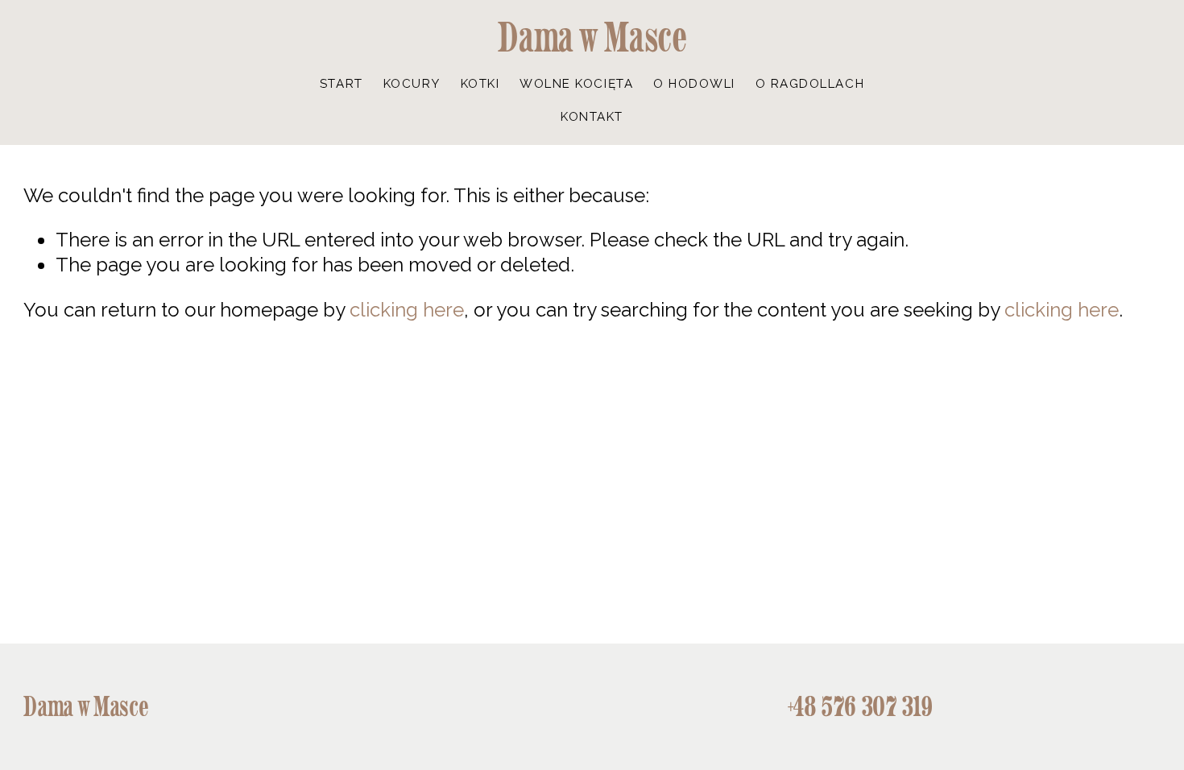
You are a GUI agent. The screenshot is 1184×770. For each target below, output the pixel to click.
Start (341, 84)
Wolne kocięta (576, 84)
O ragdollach (810, 84)
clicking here (407, 309)
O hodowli (694, 84)
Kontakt (592, 117)
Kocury (412, 84)
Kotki (480, 84)
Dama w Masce (592, 36)
